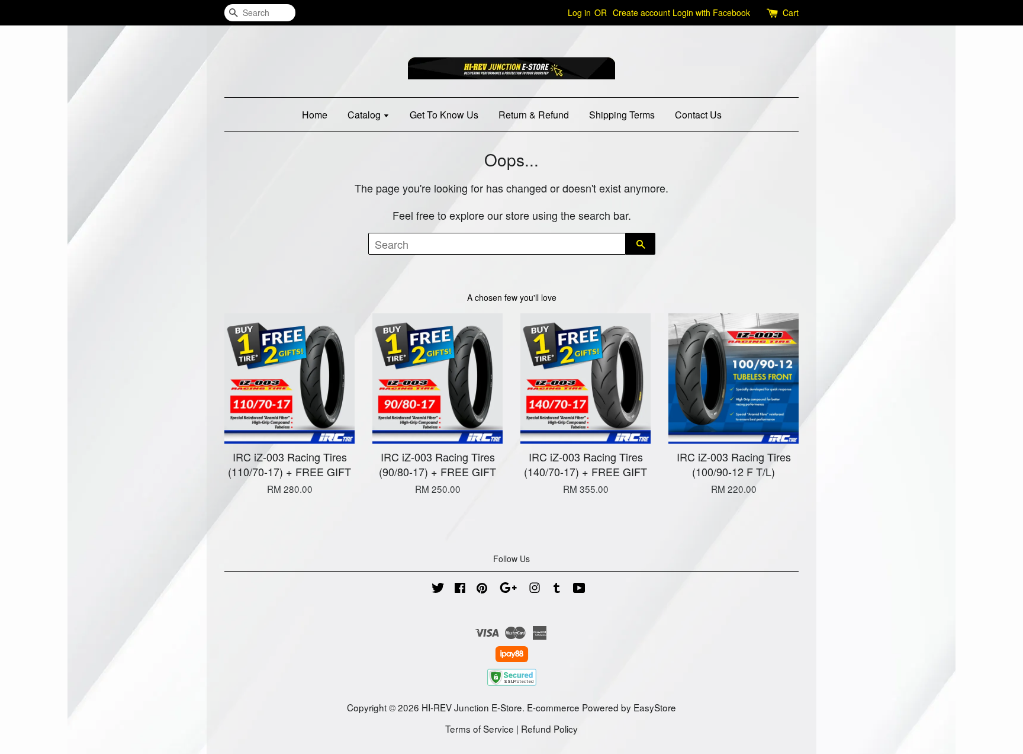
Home (314, 114)
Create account (641, 12)
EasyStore (654, 707)
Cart (791, 12)
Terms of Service (479, 728)
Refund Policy (549, 728)
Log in (579, 12)
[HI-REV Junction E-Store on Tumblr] (557, 588)
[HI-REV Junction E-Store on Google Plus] (508, 588)
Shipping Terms (622, 114)
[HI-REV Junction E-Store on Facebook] (460, 588)
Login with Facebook (711, 12)
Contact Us (698, 114)
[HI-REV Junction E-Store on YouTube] (579, 588)
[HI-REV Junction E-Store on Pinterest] (481, 588)
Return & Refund (533, 114)
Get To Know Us (444, 114)
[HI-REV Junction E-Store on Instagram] (534, 588)
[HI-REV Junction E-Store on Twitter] (438, 588)
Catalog (365, 114)
